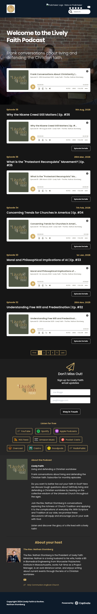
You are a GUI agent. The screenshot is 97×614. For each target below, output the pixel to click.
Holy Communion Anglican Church (43, 585)
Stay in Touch (70, 411)
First (34, 352)
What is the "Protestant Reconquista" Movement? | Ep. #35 (45, 163)
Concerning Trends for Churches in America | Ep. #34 (45, 213)
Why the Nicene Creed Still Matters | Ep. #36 (38, 115)
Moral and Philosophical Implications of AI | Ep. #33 (44, 260)
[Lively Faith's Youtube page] (88, 7)
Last (63, 352)
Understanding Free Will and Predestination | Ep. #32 (45, 307)
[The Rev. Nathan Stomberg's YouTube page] (24, 580)
